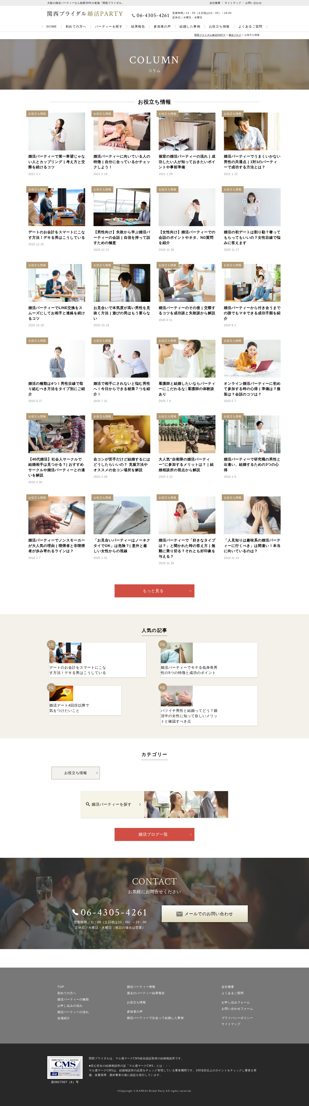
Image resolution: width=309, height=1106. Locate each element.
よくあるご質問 (250, 26)
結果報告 (138, 26)
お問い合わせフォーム (237, 1008)
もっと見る (153, 591)
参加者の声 (162, 26)
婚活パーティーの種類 (73, 999)
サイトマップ (233, 2)
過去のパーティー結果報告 (146, 993)
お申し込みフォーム (236, 1002)
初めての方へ (76, 26)
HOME (51, 26)
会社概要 (215, 2)
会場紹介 (63, 1018)
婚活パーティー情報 (141, 986)
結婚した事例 (190, 26)
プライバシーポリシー (237, 1018)
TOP (60, 986)
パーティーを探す (109, 26)
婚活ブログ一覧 (153, 834)
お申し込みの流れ (70, 1005)
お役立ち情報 (219, 26)
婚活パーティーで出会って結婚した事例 (155, 1018)
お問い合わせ (253, 2)
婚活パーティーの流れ (73, 1012)
